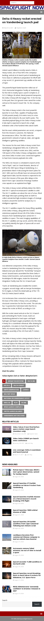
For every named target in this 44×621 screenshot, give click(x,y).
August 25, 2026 (19, 490)
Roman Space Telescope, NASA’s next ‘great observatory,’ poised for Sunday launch (26, 472)
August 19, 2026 (19, 542)
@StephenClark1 (31, 376)
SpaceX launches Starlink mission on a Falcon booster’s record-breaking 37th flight (26, 499)
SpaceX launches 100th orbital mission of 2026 (25, 511)
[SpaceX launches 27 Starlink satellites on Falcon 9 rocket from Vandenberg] (6, 485)
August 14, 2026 (19, 593)
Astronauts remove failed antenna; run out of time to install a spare (27, 550)
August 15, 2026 (19, 580)
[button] (40, 12)
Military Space (9, 394)
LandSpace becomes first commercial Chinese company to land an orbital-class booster (26, 537)
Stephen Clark (21, 28)
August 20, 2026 (19, 528)
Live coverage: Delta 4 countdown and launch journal (27, 451)
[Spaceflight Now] (22, 8)
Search (4, 600)
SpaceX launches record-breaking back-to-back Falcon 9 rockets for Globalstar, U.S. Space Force (27, 575)
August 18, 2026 (19, 555)
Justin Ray (30, 443)
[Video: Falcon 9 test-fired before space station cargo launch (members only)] (6, 429)
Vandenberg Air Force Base (14, 416)
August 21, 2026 (19, 515)
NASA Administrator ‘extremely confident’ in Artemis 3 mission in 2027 (26, 589)
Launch (26, 390)
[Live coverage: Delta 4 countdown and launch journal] (6, 452)
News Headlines (9, 464)
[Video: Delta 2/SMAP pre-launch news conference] (6, 440)
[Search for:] (22, 2)
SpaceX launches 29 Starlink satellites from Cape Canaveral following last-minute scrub (25, 523)
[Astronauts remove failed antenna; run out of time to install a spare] (6, 550)
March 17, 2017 (19, 455)
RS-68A (23, 403)
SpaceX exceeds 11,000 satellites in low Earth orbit (27, 563)
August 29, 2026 (19, 476)
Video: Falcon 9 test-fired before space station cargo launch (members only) (26, 429)
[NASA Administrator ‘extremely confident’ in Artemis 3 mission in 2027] (6, 589)
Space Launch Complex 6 (13, 407)
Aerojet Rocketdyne (16, 381)
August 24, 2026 (19, 503)
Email (4, 371)
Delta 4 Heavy (19, 385)
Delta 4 (6, 385)
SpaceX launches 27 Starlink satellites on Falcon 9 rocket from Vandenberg (27, 485)
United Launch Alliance (13, 411)
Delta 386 (31, 381)
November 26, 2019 (20, 434)
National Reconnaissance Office (16, 398)
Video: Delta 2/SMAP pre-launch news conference (26, 439)
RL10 (15, 403)
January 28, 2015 (19, 443)
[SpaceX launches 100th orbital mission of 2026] (6, 512)
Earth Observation (11, 390)
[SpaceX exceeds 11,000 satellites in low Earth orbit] (6, 564)
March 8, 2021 (8, 28)
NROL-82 (7, 403)
